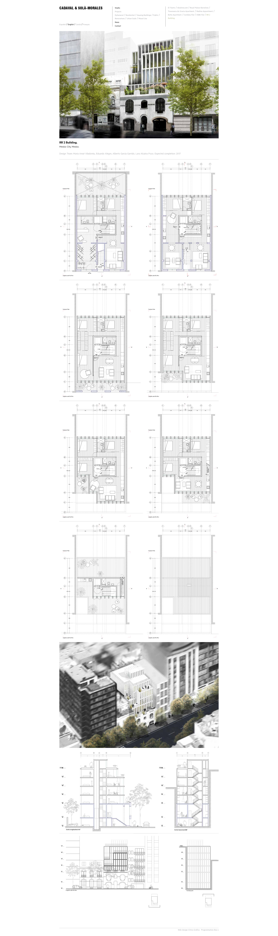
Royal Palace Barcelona (199, 8)
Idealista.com (182, 8)
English (71, 25)
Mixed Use (143, 19)
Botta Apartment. (175, 15)
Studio (117, 8)
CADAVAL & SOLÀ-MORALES (80, 8)
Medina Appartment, (204, 12)
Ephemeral (119, 15)
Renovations (120, 19)
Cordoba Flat (189, 15)
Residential (130, 15)
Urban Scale (131, 19)
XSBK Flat (200, 15)
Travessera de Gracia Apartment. (181, 12)
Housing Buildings (144, 15)
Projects (118, 12)
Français (86, 25)
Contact (118, 26)
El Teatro (171, 8)
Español (62, 25)
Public (155, 15)
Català (78, 25)
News (117, 23)
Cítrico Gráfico (194, 930)
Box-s (216, 930)
